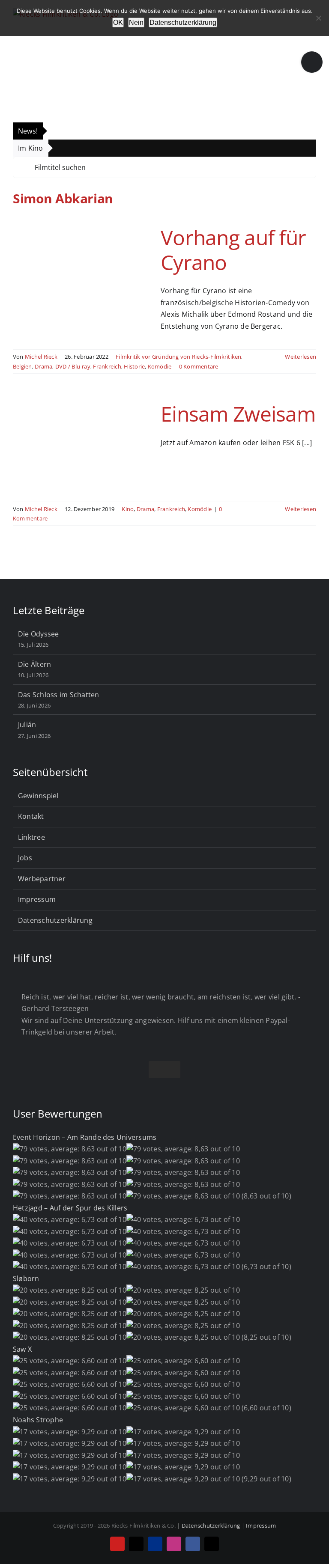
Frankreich (107, 366)
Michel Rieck (41, 356)
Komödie (160, 366)
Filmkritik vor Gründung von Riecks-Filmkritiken (178, 356)
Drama (43, 366)
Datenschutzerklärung (55, 920)
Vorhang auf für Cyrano (233, 249)
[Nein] (318, 18)
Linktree (31, 837)
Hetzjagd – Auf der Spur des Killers (70, 1208)
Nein (136, 22)
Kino (128, 509)
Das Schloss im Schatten (58, 694)
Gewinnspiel (38, 795)
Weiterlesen (300, 356)
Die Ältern (34, 664)
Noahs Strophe (38, 1419)
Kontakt (31, 816)
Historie (134, 366)
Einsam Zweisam (238, 414)
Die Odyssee (38, 634)
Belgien (22, 366)
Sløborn (26, 1278)
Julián (27, 724)
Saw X (22, 1349)
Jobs (25, 857)
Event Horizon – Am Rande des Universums (84, 1137)
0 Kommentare (198, 366)
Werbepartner (42, 878)
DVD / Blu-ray (72, 366)
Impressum (37, 899)
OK (118, 22)
